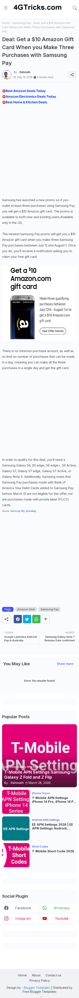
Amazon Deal (26, 609)
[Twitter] (27, 619)
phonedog (31, 511)
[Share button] (46, 619)
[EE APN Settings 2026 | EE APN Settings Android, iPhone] (15, 828)
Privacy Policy (39, 980)
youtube (61, 918)
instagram (23, 918)
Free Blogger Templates (39, 991)
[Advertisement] (39, 150)
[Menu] (5, 8)
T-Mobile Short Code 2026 (53, 851)
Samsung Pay (22, 23)
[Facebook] (18, 619)
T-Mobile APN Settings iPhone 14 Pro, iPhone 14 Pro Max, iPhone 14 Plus (54, 800)
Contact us (53, 975)
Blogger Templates (37, 987)
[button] (75, 8)
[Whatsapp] (36, 619)
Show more (65, 663)
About (36, 975)
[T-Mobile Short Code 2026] (15, 855)
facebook (23, 908)
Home (6, 23)
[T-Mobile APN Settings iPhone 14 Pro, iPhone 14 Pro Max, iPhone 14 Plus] (15, 802)
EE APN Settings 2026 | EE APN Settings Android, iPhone (52, 826)
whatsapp (62, 908)
